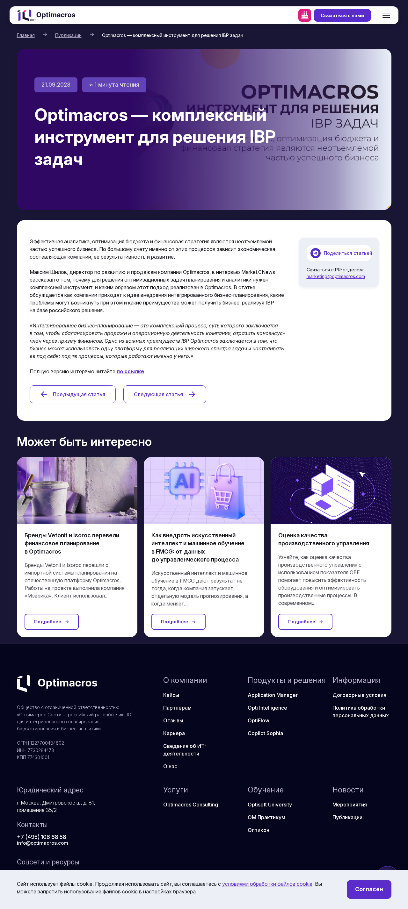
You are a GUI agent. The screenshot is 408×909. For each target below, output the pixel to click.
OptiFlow (258, 720)
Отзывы (173, 720)
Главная (26, 35)
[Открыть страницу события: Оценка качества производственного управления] (331, 491)
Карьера (174, 733)
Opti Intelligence (267, 708)
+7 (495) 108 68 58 (41, 837)
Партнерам (177, 708)
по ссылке (130, 371)
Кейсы (171, 695)
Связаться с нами (342, 15)
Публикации (68, 35)
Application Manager (273, 695)
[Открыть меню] (386, 15)
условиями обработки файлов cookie (267, 884)
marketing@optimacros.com (336, 276)
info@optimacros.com (42, 843)
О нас (170, 766)
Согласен (369, 889)
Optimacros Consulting (190, 804)
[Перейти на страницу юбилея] (304, 15)
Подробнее (47, 621)
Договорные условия (359, 695)
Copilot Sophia (265, 733)
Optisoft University (270, 804)
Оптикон (258, 830)
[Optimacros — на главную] (46, 15)
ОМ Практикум (266, 817)
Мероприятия (349, 804)
